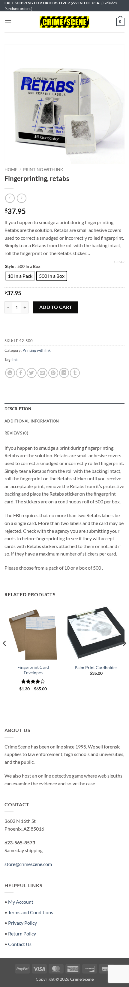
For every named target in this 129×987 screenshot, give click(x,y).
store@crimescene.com (28, 864)
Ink (15, 359)
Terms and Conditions (30, 912)
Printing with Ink (43, 169)
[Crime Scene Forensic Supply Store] (64, 22)
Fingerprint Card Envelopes (33, 670)
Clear (119, 262)
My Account (20, 902)
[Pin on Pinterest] (53, 373)
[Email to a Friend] (42, 373)
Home (10, 169)
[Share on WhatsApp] (10, 373)
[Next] (124, 655)
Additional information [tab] (31, 421)
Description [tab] (17, 408)
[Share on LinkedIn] (64, 373)
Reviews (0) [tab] (16, 433)
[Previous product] (21, 198)
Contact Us (20, 944)
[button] (8, 22)
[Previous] (4, 655)
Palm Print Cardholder (96, 667)
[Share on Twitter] (32, 373)
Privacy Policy (22, 923)
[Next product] (9, 198)
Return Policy (22, 933)
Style (9, 267)
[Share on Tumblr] (75, 373)
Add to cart (55, 307)
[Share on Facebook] (21, 373)
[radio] (20, 275)
